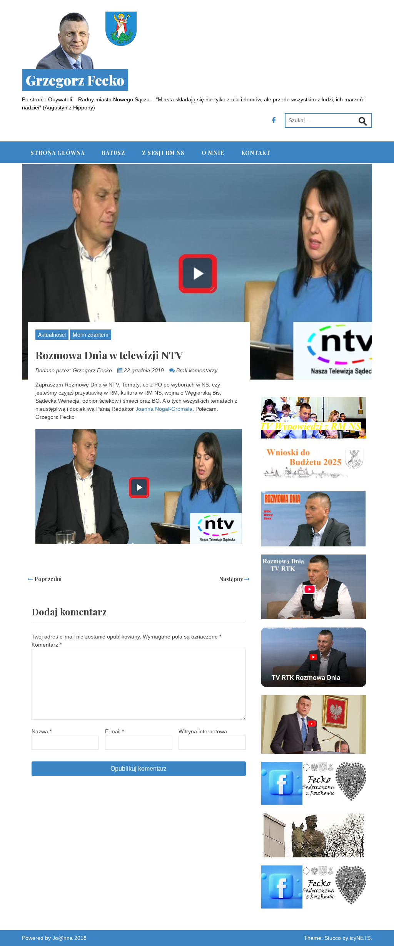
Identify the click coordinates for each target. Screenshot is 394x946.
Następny (231, 579)
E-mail (114, 731)
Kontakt (255, 152)
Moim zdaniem (91, 334)
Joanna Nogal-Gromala (163, 409)
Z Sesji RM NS (163, 152)
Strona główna (57, 152)
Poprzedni (47, 579)
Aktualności (52, 334)
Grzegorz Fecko (75, 80)
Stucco (332, 938)
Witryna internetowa (203, 731)
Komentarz (47, 645)
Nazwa (42, 731)
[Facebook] (273, 120)
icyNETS (360, 938)
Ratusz (113, 152)
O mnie (213, 152)
